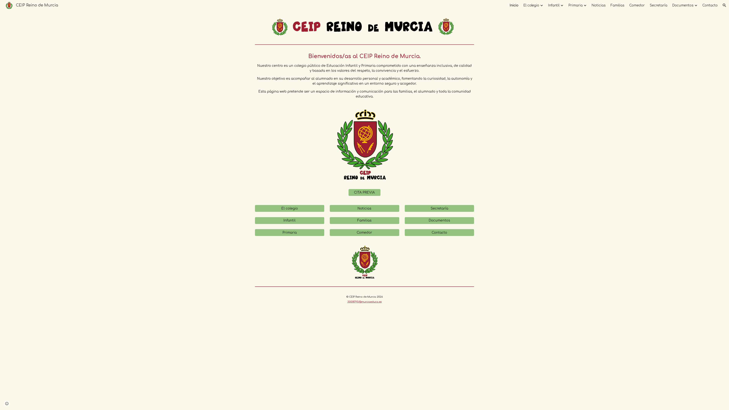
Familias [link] (617, 5)
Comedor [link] (637, 5)
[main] (364, 76)
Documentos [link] (682, 5)
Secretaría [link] (658, 5)
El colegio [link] (531, 5)
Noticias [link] (599, 5)
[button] (724, 5)
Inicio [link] (514, 5)
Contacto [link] (710, 5)
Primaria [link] (575, 5)
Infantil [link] (553, 5)
